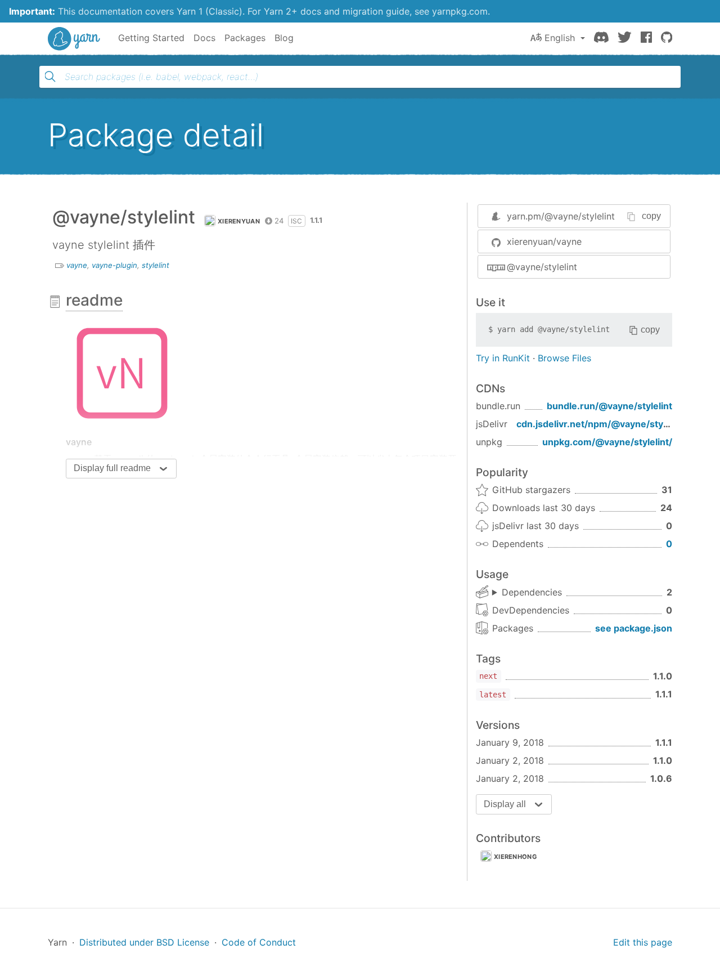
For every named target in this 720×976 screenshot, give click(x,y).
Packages (245, 37)
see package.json (633, 628)
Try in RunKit (503, 358)
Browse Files (564, 358)
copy (651, 216)
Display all (505, 804)
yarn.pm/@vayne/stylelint (561, 216)
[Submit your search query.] (50, 77)
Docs (204, 37)
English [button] (560, 37)
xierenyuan (239, 221)
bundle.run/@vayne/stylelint (609, 405)
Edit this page (642, 942)
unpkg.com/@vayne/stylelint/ (607, 441)
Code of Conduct (259, 942)
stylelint (155, 265)
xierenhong (515, 857)
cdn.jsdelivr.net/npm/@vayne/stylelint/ (602, 423)
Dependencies (532, 592)
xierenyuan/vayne (544, 241)
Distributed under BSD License (144, 942)
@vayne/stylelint (542, 266)
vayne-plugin (114, 265)
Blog (284, 37)
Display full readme (112, 468)
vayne (76, 265)
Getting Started (151, 37)
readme (94, 300)
